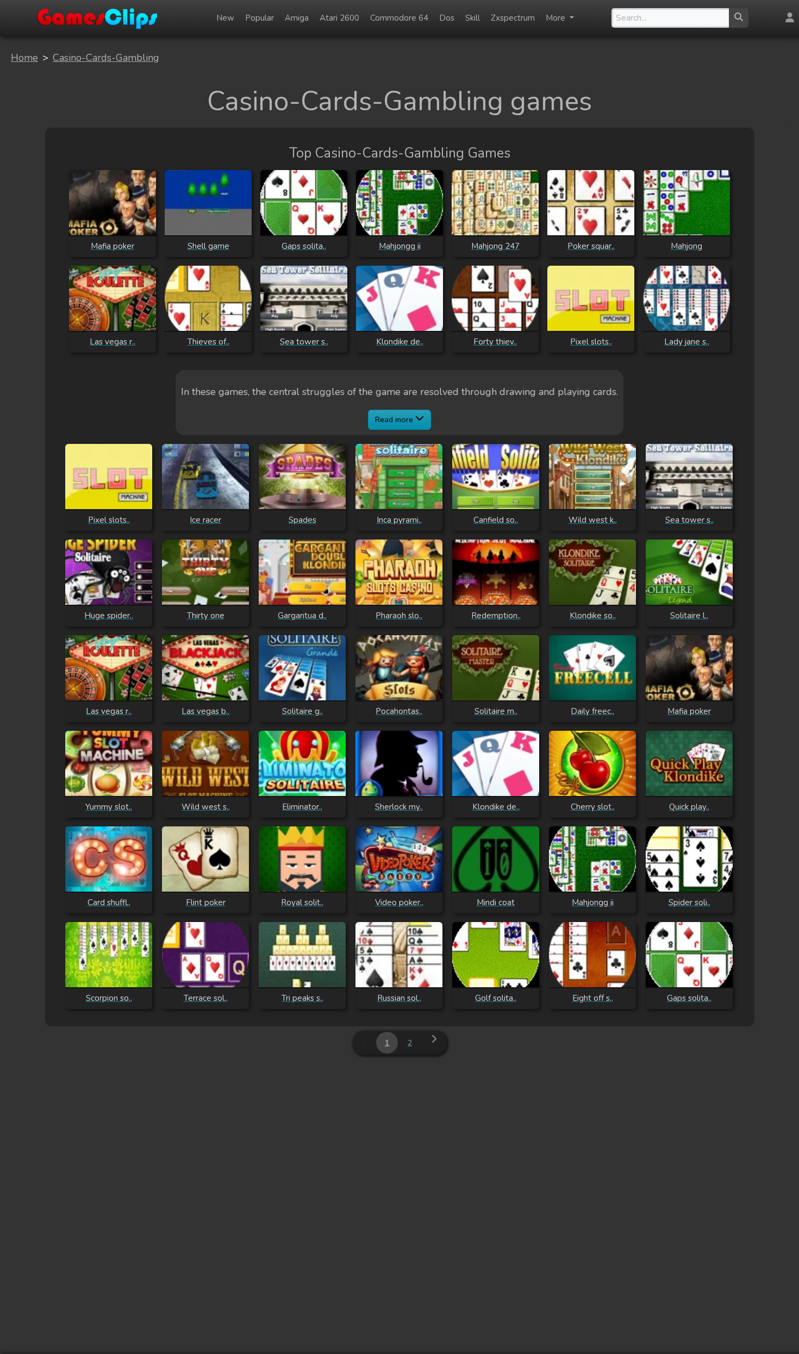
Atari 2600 (339, 17)
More (556, 17)
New (225, 17)
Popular (259, 17)
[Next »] (434, 1043)
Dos (446, 17)
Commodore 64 (399, 17)
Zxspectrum (513, 17)
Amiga (297, 17)
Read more (395, 419)
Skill (472, 17)
